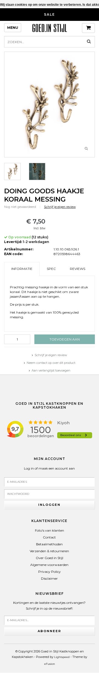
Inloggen (49, 505)
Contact (49, 537)
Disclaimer (49, 578)
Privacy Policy (49, 572)
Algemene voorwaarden (49, 565)
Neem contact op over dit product (51, 363)
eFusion (49, 664)
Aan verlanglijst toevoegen (51, 370)
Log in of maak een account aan (49, 468)
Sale (49, 14)
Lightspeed (62, 657)
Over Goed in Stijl (49, 558)
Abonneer (49, 631)
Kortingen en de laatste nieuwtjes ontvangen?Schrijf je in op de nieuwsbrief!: (49, 606)
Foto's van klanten (49, 530)
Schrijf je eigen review (60, 207)
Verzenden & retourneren (49, 551)
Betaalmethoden (49, 544)
